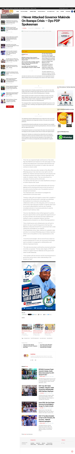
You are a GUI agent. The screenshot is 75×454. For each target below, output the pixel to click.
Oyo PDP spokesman (35, 338)
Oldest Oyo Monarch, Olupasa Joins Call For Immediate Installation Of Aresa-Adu (11, 100)
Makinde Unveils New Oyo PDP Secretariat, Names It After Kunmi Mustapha (38, 331)
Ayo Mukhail (42, 393)
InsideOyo (3, 8)
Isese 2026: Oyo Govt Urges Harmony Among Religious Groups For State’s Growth (12, 45)
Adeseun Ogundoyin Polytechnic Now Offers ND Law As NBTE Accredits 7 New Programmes (12, 87)
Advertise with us (27, 8)
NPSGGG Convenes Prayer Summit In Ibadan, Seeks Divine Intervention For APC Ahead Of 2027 (30, 58)
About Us (11, 8)
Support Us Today (33, 8)
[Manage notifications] (72, 451)
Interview (68, 11)
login (25, 434)
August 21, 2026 (48, 376)
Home (17, 11)
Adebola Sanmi (42, 376)
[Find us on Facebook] (72, 11)
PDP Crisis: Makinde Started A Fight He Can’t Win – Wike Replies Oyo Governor (50, 331)
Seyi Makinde (49, 338)
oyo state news (43, 338)
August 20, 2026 (48, 393)
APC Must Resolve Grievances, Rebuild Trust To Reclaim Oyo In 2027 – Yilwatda (12, 66)
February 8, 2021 (31, 28)
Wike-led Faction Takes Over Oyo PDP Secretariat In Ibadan (27, 331)
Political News (24, 11)
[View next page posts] (32, 71)
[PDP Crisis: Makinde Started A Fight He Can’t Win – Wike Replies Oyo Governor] (50, 327)
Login (72, 8)
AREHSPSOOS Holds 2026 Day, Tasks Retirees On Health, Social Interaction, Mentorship (12, 21)
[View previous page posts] (30, 71)
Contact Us (7, 8)
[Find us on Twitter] (63, 443)
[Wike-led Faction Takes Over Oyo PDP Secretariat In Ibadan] (27, 327)
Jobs (57, 11)
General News (33, 11)
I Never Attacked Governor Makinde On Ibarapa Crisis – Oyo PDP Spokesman (9, 14)
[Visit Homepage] (7, 11)
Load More (10, 106)
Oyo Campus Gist (51, 11)
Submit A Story (21, 8)
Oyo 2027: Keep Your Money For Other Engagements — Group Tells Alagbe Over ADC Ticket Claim (12, 59)
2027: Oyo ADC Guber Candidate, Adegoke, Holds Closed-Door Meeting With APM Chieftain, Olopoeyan (31, 63)
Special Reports (41, 11)
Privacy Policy (16, 8)
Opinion (62, 11)
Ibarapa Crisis (27, 338)
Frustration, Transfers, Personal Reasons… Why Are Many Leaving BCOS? (12, 73)
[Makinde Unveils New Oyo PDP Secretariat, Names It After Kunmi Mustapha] (38, 327)
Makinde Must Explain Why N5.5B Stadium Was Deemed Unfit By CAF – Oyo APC (12, 93)
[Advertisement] (37, 2)
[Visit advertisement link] (38, 286)
